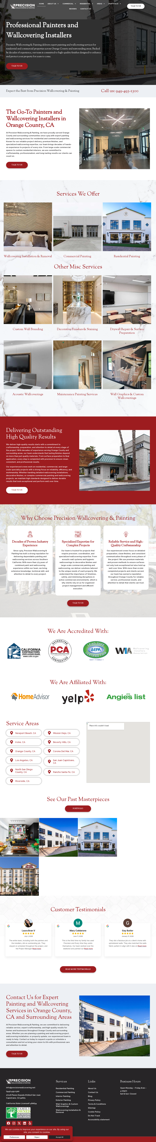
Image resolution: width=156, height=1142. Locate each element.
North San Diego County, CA (24, 770)
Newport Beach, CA (25, 733)
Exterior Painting (63, 1100)
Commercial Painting (77, 256)
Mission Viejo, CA (62, 733)
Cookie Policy (94, 1112)
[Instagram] (13, 1123)
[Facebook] (8, 1123)
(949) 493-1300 (12, 1091)
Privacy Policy (94, 1100)
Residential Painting (127, 256)
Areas (99, 4)
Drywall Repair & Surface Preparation (127, 331)
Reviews (73, 9)
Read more (36, 949)
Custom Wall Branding (28, 329)
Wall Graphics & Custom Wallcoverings (127, 396)
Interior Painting (63, 1096)
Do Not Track (94, 1116)
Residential (85, 4)
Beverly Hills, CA (62, 742)
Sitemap (92, 1108)
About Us (52, 4)
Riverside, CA (22, 781)
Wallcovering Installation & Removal (28, 256)
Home (41, 4)
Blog (90, 1096)
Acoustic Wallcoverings (27, 394)
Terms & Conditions (97, 1104)
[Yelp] (30, 1123)
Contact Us (85, 9)
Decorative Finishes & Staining (77, 329)
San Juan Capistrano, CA (63, 761)
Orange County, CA (25, 751)
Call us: (119, 91)
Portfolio (113, 4)
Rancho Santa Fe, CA (64, 772)
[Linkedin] (24, 1123)
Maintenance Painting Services (77, 394)
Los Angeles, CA (24, 760)
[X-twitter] (19, 1123)
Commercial (68, 4)
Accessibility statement (99, 1120)
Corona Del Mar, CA (63, 751)
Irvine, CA (20, 742)
